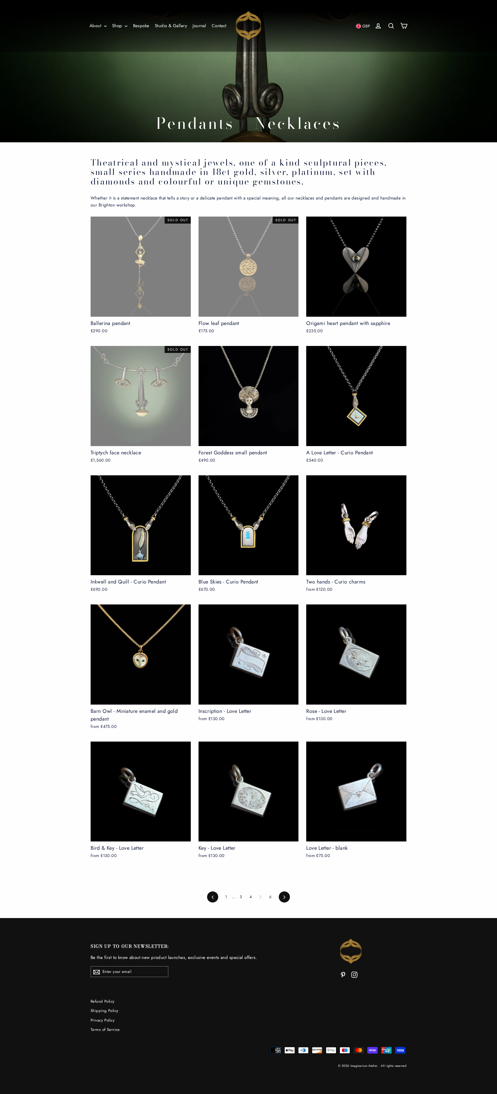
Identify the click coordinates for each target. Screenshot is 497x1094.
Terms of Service (105, 1029)
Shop (117, 26)
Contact (219, 26)
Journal (199, 26)
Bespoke (141, 26)
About (96, 26)
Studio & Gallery (171, 26)
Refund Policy (103, 1001)
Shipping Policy (104, 1011)
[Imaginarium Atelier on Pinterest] (343, 974)
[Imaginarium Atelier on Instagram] (354, 974)
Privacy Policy (103, 1020)
